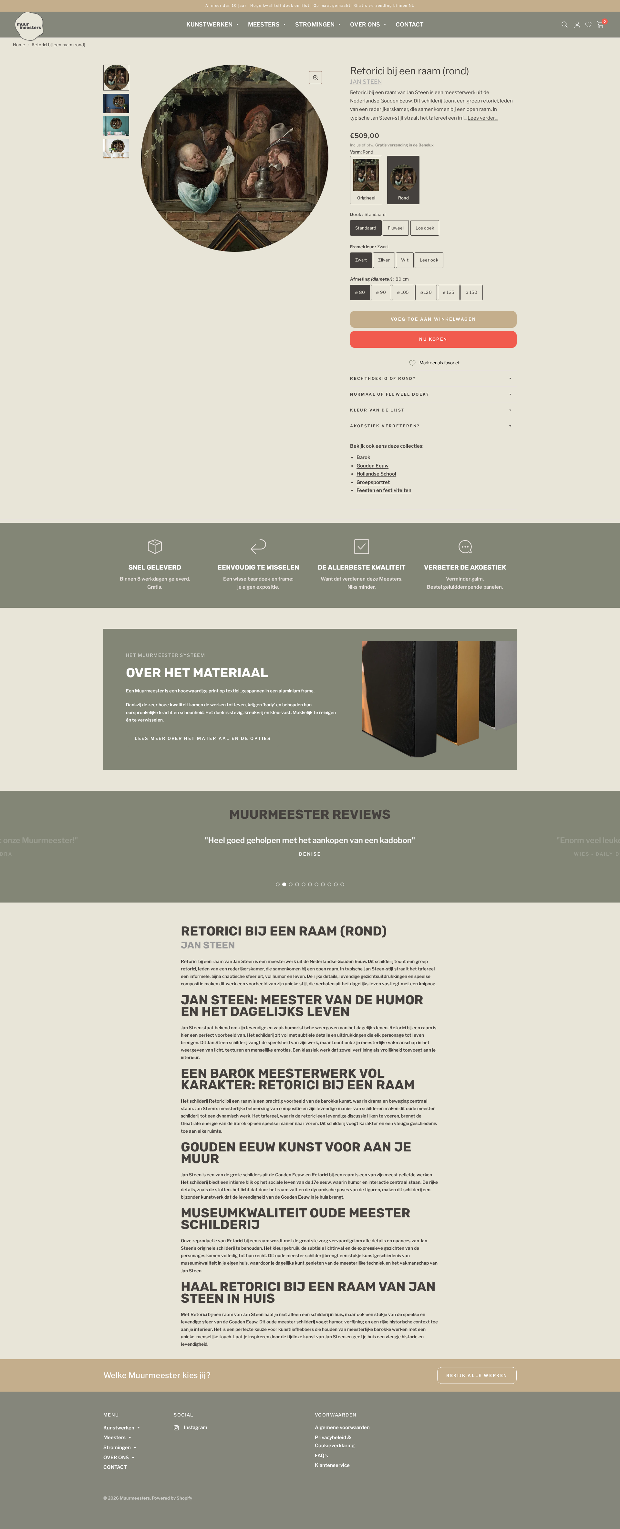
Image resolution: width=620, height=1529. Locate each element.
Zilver (384, 259)
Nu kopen (433, 339)
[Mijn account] (577, 24)
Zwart (361, 259)
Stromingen (315, 24)
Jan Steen (366, 81)
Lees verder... (483, 118)
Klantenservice (332, 1465)
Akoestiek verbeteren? (384, 425)
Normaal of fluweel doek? (389, 394)
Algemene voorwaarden (342, 1427)
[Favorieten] (588, 24)
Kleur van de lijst (377, 410)
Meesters (264, 24)
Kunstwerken (209, 24)
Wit (404, 259)
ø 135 (448, 292)
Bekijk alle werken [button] (477, 1375)
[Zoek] (564, 24)
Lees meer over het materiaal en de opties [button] (203, 738)
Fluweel (396, 227)
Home (19, 44)
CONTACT (410, 24)
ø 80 (360, 292)
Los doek (425, 227)
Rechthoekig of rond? (383, 378)
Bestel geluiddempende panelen (464, 587)
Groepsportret (373, 482)
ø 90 (381, 292)
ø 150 (471, 292)
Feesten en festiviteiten (383, 490)
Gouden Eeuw (372, 466)
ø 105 (403, 292)
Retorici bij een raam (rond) (58, 44)
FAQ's (321, 1456)
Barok (363, 457)
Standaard (365, 227)
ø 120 (426, 292)
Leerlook (429, 259)
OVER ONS (365, 24)
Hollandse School (376, 474)
